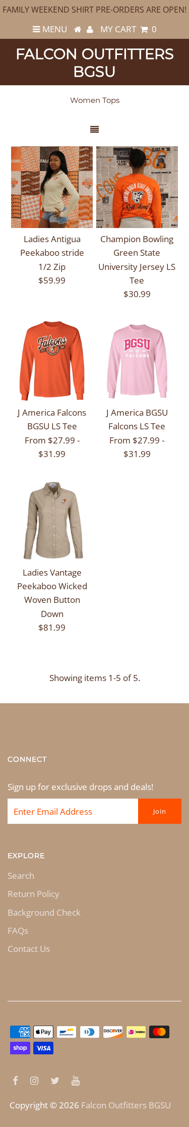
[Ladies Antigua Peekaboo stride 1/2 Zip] (52, 187)
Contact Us (29, 948)
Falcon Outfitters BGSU (95, 62)
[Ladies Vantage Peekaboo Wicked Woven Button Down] (52, 520)
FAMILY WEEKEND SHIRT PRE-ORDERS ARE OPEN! (94, 9)
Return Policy (33, 893)
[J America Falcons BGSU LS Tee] (52, 361)
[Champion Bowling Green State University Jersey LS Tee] (137, 187)
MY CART (128, 29)
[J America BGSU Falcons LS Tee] (137, 361)
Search (21, 875)
